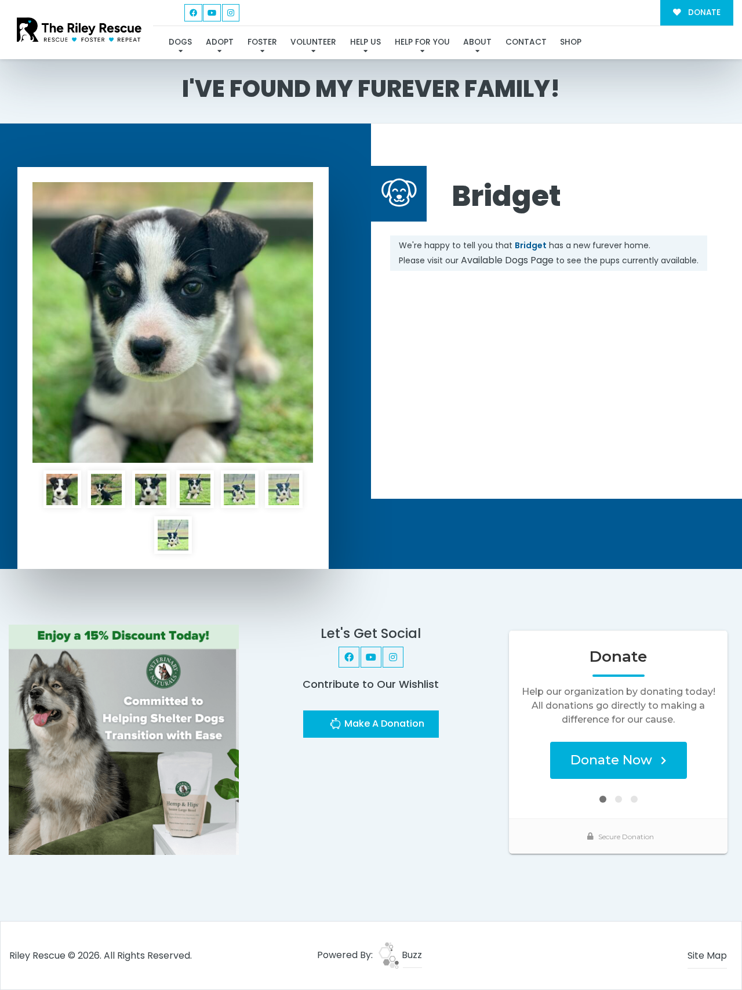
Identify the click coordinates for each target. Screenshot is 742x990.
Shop (570, 42)
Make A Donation (383, 723)
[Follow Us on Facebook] (193, 13)
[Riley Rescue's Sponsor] (124, 739)
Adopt (220, 42)
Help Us (365, 42)
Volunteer (313, 42)
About (477, 42)
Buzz (410, 955)
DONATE (703, 12)
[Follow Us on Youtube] (212, 13)
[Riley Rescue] (79, 29)
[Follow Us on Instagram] (231, 13)
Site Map (707, 955)
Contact (526, 42)
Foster (262, 42)
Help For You (422, 42)
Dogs (180, 42)
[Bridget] (172, 322)
